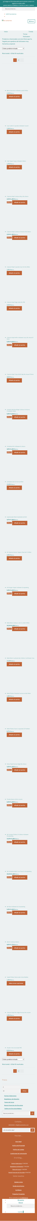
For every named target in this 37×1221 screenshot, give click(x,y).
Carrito (21, 1212)
